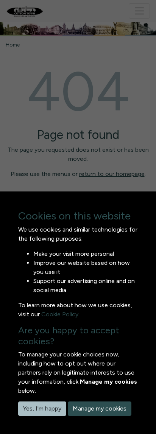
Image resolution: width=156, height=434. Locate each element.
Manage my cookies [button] (99, 408)
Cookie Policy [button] (59, 314)
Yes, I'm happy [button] (42, 408)
